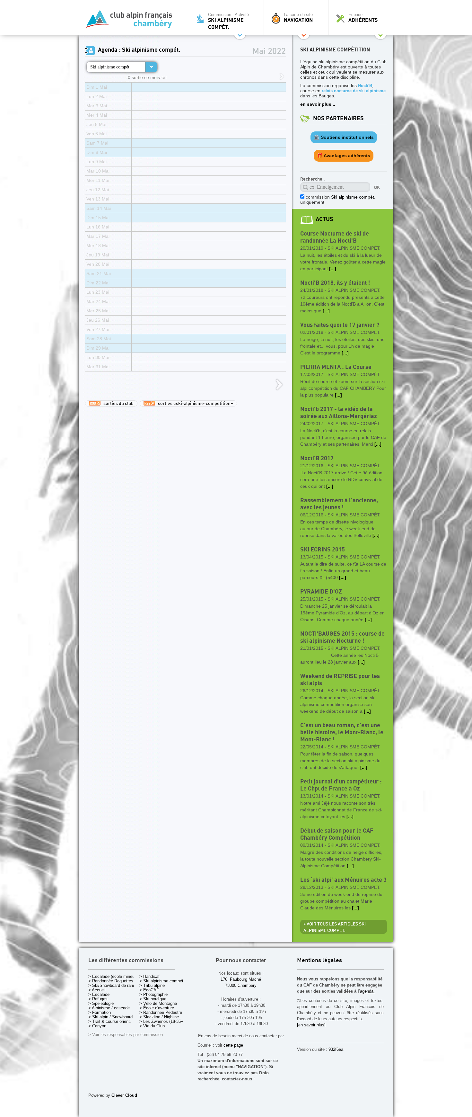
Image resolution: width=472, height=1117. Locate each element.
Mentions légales (319, 960)
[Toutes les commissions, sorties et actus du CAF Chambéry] (131, 21)
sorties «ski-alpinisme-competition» (194, 403)
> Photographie (153, 994)
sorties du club (117, 403)
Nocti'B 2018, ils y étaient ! (335, 283)
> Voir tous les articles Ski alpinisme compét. (334, 927)
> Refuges (98, 998)
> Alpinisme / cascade (109, 1007)
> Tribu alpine (152, 985)
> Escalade (98, 994)
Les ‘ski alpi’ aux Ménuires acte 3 (343, 880)
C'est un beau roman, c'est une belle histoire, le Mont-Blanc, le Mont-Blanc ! (341, 732)
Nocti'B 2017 (317, 458)
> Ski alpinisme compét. (162, 980)
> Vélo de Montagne (158, 1003)
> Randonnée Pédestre (160, 1012)
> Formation (99, 1012)
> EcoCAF (149, 989)
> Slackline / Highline (159, 1016)
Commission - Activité (228, 21)
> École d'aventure (156, 1007)
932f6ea (335, 1049)
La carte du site (298, 17)
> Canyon (97, 1025)
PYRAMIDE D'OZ (321, 592)
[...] (332, 268)
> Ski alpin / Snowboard (110, 1016)
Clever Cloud (124, 1095)
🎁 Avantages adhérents (343, 155)
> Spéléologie (101, 1003)
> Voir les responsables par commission (125, 1034)
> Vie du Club (152, 1025)
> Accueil (97, 989)
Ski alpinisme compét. (110, 66)
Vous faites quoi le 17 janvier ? (339, 325)
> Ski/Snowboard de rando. (113, 985)
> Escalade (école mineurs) (113, 976)
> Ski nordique (152, 998)
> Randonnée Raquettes (110, 980)
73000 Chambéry (241, 985)
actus (324, 219)
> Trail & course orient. (109, 1021)
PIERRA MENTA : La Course (335, 367)
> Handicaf (149, 976)
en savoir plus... (317, 104)
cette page (233, 1045)
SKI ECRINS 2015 (322, 550)
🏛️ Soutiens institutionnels (344, 137)
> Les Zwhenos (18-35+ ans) (166, 1021)
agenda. (367, 991)
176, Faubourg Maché (241, 979)
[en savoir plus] (311, 1025)
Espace (363, 17)
